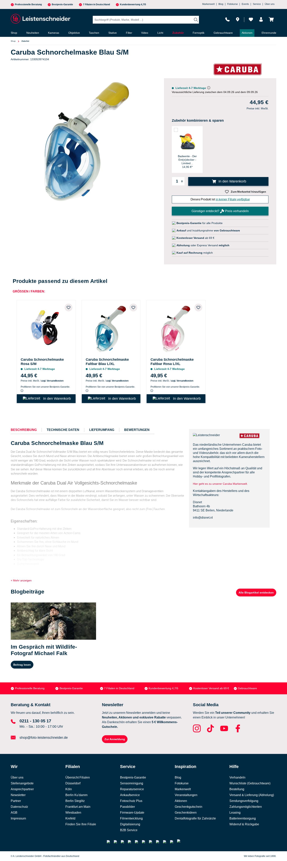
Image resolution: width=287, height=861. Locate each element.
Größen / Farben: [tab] (29, 291)
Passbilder (127, 806)
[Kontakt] (227, 19)
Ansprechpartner (22, 789)
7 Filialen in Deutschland (96, 4)
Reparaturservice (132, 789)
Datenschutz (19, 806)
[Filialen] (238, 19)
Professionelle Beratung (28, 4)
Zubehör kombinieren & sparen (198, 120)
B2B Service (128, 830)
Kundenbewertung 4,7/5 (133, 4)
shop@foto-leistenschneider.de (44, 738)
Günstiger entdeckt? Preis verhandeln (220, 211)
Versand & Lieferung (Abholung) (251, 795)
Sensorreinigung (131, 783)
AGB (14, 812)
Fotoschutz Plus (131, 801)
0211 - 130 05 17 (35, 720)
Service (257, 4)
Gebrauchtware (247, 688)
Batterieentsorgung (242, 818)
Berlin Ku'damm (76, 795)
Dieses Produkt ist (220, 199)
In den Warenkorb (231, 181)
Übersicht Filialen (77, 777)
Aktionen (181, 801)
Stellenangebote (22, 783)
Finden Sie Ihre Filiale (80, 824)
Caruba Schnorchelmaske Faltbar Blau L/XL (107, 362)
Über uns (270, 4)
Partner (16, 801)
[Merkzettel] (251, 19)
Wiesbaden (73, 812)
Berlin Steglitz (75, 801)
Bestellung (236, 789)
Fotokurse (232, 4)
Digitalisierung (130, 824)
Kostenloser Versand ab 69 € (211, 688)
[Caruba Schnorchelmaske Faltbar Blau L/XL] (111, 328)
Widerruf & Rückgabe (244, 824)
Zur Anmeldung (114, 739)
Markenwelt (208, 4)
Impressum (18, 818)
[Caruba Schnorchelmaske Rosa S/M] (46, 328)
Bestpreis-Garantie (62, 4)
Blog (220, 4)
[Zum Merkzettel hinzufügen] (68, 307)
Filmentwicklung (131, 818)
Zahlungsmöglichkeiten (245, 806)
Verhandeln (237, 777)
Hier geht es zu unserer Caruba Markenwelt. (220, 483)
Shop (13, 41)
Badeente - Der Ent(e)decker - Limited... (187, 160)
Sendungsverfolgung (243, 801)
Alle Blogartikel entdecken (256, 592)
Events (245, 4)
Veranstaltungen (186, 795)
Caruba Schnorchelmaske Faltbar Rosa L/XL (172, 362)
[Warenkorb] (271, 19)
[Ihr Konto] (261, 19)
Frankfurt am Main (77, 806)
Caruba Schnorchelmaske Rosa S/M (42, 362)
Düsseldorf (72, 783)
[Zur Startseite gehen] (40, 19)
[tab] (24, 430)
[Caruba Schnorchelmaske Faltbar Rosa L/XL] (176, 328)
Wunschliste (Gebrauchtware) (249, 783)
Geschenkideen (186, 812)
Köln (68, 789)
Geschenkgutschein (188, 806)
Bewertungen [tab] (137, 429)
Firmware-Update (132, 812)
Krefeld (70, 818)
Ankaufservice (130, 795)
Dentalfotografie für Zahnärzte (195, 818)
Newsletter (18, 795)
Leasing (235, 812)
